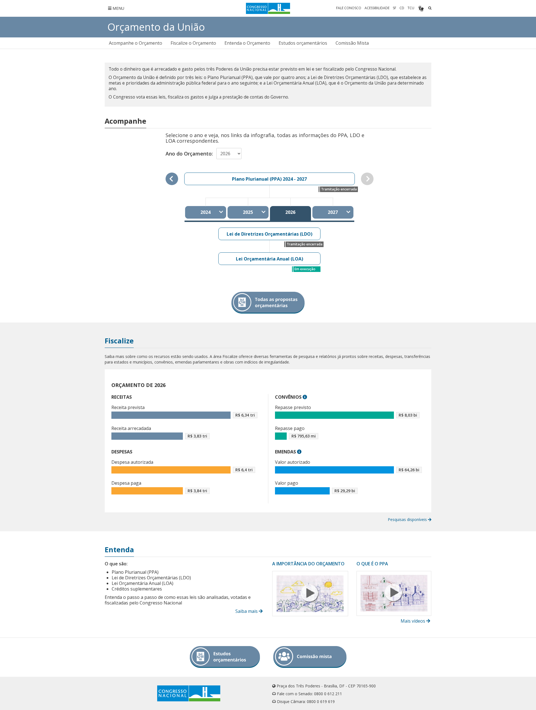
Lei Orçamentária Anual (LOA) (269, 259)
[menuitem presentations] (135, 43)
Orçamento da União (156, 27)
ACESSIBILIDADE (377, 8)
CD (401, 8)
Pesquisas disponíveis (408, 519)
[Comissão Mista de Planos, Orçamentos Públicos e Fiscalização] (309, 657)
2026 (290, 212)
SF (394, 8)
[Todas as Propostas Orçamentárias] (268, 303)
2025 (248, 212)
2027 (333, 212)
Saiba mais (247, 611)
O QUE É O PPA (372, 564)
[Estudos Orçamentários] (225, 657)
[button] (305, 397)
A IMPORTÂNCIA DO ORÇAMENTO (308, 564)
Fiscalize (119, 340)
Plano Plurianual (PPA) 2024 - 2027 (269, 179)
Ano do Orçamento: (189, 153)
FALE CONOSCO (348, 8)
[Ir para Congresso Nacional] (268, 8)
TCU (411, 8)
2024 (205, 212)
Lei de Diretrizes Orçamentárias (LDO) (269, 234)
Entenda (119, 549)
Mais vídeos (413, 621)
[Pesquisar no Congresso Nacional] (429, 8)
